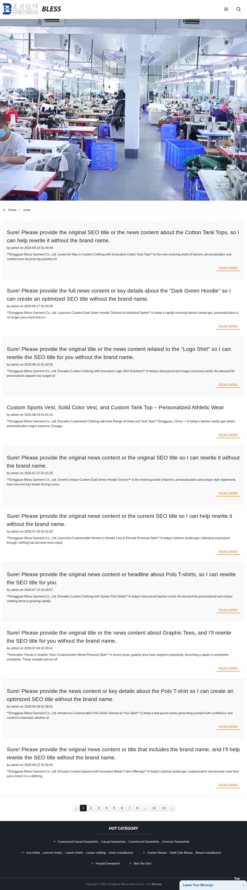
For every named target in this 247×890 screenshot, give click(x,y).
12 (154, 808)
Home (12, 210)
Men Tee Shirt (142, 863)
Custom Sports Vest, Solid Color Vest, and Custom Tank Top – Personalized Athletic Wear (115, 407)
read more (228, 268)
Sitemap (156, 884)
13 (163, 808)
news (26, 210)
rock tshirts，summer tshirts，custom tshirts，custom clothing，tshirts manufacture (79, 852)
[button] (226, 9)
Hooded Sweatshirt (108, 863)
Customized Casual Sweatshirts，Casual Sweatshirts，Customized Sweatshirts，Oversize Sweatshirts (123, 841)
